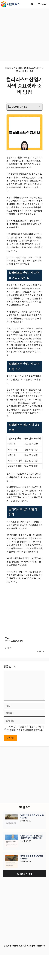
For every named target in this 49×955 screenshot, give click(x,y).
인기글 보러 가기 (24, 873)
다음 (39, 651)
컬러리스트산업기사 (14, 641)
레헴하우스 (13, 4)
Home (8, 68)
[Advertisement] (24, 35)
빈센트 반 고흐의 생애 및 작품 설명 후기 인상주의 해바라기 (31, 837)
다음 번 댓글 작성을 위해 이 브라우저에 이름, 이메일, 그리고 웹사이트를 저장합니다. (25, 729)
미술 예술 (17, 68)
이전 (10, 648)
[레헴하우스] (3, 4)
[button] (32, 4)
